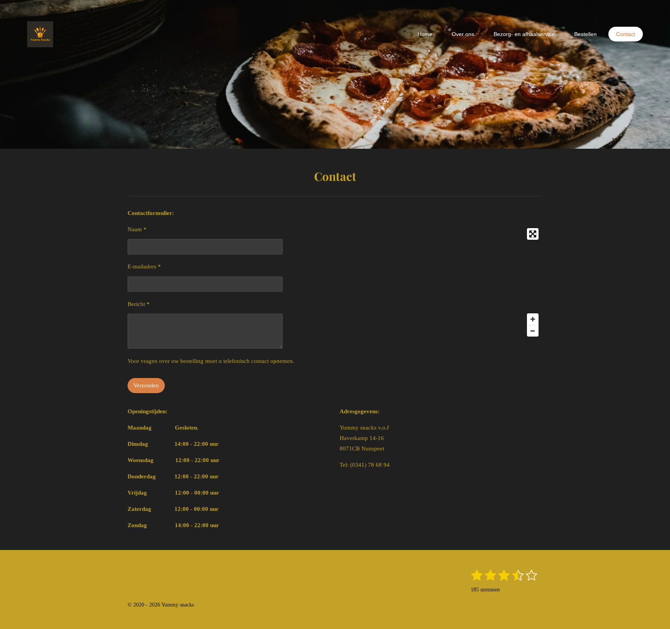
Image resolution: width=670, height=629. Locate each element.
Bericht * (139, 304)
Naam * (137, 229)
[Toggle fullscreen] (533, 234)
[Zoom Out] (533, 331)
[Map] (441, 282)
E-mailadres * (144, 266)
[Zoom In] (533, 319)
